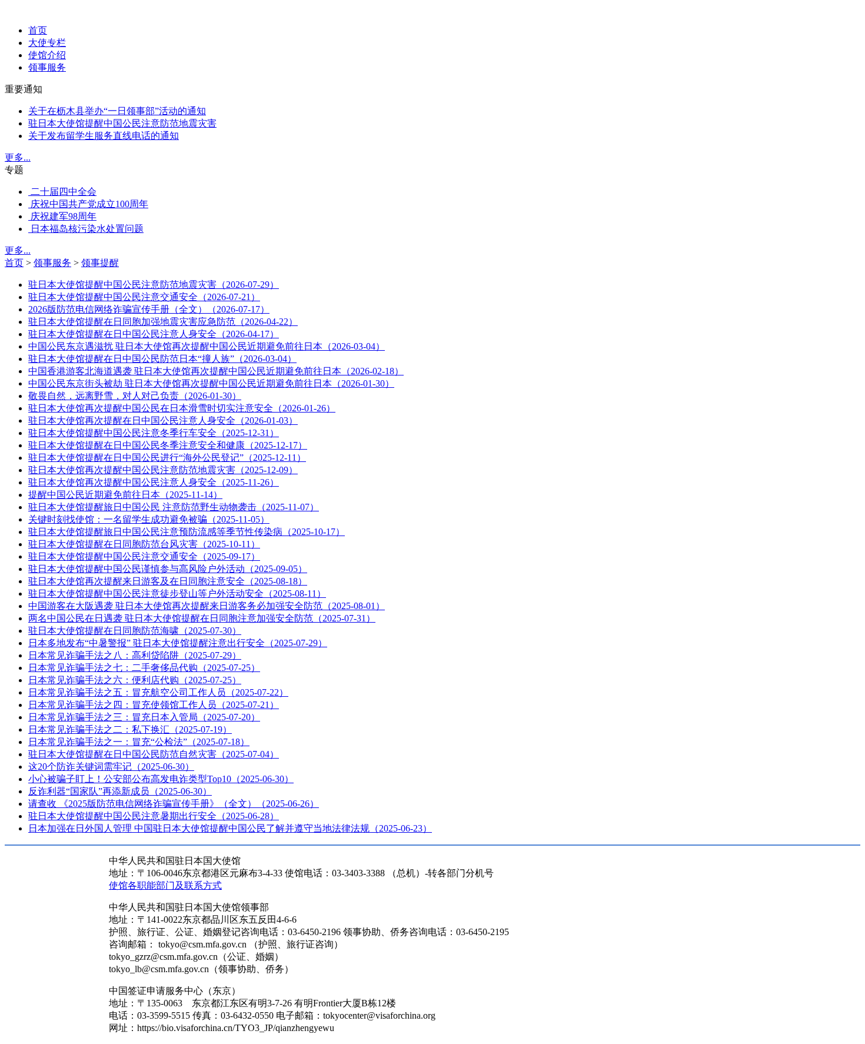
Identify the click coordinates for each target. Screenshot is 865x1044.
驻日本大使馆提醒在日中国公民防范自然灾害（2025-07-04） (153, 754)
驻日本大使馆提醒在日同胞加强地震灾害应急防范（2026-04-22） (163, 322)
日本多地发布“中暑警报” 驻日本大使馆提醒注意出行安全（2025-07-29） (177, 643)
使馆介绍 (47, 55)
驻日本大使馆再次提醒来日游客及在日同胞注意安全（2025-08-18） (167, 581)
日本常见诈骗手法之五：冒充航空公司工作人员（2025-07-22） (158, 692)
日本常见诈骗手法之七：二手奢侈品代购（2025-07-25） (144, 668)
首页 (37, 30)
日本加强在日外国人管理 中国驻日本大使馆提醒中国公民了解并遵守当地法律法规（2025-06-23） (230, 828)
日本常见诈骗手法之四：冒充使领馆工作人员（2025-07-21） (153, 705)
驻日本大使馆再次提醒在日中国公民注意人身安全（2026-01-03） (163, 420)
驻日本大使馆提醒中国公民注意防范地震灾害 (122, 123)
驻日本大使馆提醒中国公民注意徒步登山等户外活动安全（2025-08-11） (177, 594)
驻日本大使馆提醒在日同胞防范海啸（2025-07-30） (134, 631)
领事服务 (47, 67)
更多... (18, 157)
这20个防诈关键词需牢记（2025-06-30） (111, 767)
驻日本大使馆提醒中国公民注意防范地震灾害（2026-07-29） (153, 285)
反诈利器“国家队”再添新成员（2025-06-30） (120, 791)
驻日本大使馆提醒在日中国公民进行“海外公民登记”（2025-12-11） (167, 458)
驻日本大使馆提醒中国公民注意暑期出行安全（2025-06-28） (153, 816)
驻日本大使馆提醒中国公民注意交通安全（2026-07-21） (144, 297)
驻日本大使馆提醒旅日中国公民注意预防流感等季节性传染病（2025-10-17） (186, 532)
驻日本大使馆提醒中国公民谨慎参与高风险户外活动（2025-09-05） (167, 569)
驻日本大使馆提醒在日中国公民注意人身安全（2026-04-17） (153, 334)
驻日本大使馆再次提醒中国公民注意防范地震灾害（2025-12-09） (163, 470)
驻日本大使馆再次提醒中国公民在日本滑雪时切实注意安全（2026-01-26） (181, 408)
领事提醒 (100, 263)
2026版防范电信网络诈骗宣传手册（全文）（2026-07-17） (149, 309)
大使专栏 (47, 43)
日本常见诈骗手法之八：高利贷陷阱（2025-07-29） (134, 655)
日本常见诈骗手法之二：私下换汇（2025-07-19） (130, 729)
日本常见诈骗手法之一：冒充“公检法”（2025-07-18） (138, 742)
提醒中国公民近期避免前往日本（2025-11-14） (125, 495)
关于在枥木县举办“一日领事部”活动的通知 (117, 111)
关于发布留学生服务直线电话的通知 (103, 136)
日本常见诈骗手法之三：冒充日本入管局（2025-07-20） (144, 717)
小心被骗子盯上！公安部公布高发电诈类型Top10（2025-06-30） (161, 779)
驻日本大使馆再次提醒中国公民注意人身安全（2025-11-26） (153, 482)
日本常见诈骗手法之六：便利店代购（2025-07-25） (134, 680)
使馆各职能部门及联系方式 (165, 885)
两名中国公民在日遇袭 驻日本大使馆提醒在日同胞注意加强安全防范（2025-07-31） (201, 618)
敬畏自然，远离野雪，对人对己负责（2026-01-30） (134, 396)
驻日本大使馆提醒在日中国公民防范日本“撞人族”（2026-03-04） (162, 359)
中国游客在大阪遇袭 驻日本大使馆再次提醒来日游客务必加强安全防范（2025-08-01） (206, 606)
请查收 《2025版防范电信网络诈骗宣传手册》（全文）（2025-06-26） (173, 804)
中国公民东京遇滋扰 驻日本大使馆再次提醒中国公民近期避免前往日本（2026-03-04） (206, 346)
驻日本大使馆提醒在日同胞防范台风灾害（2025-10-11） (144, 544)
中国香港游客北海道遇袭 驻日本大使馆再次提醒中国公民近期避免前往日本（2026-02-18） (216, 371)
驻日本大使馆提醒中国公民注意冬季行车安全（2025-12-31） (153, 433)
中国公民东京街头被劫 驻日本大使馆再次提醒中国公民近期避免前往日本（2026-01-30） (211, 383)
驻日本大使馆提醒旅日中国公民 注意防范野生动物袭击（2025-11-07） (173, 507)
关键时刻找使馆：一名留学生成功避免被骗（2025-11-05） (149, 519)
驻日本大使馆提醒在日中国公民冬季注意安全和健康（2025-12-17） (167, 445)
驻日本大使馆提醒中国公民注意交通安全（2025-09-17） (144, 556)
